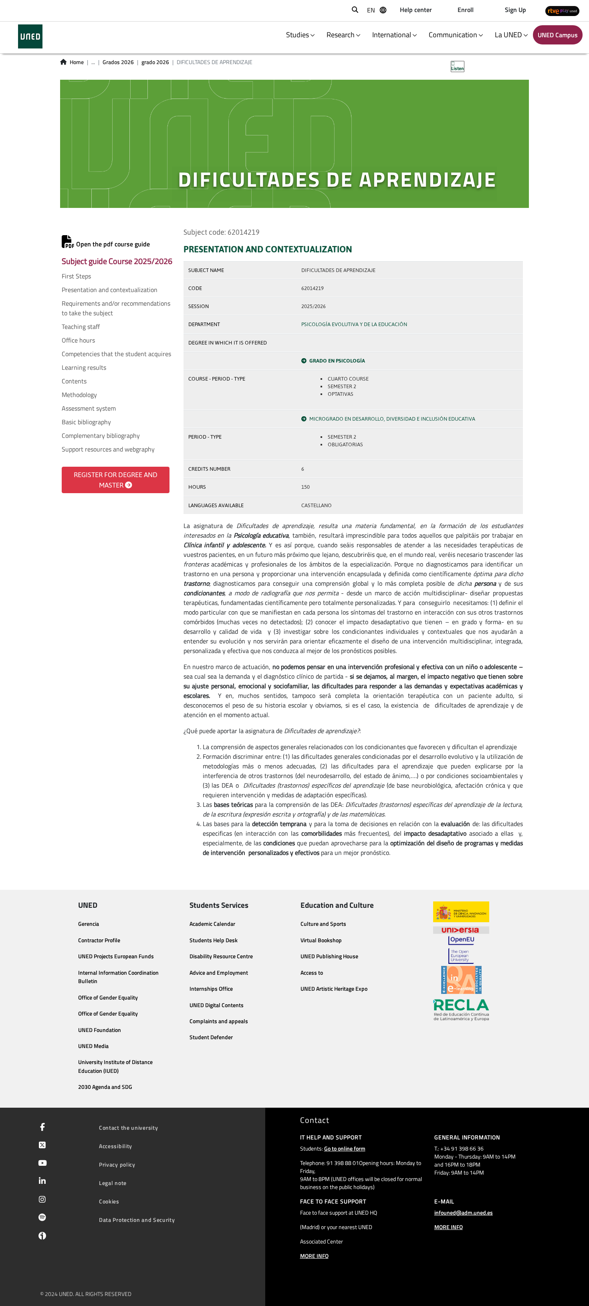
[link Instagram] (40, 1200)
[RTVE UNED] (562, 10)
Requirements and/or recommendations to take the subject (116, 308)
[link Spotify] (40, 1218)
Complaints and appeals (219, 1021)
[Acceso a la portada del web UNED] (30, 36)
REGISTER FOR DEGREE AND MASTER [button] (115, 480)
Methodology (79, 394)
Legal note (113, 1183)
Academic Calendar (212, 923)
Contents (74, 381)
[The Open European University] (461, 950)
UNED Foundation (99, 1030)
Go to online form (344, 1148)
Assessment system (89, 408)
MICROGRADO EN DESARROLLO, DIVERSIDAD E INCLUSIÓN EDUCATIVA (392, 419)
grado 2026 (155, 62)
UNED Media (93, 1046)
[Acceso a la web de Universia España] (461, 929)
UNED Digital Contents (217, 1005)
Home (77, 62)
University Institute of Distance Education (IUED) (115, 1066)
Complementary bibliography (101, 435)
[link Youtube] (41, 1164)
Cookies (109, 1201)
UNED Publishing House (329, 956)
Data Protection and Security (137, 1219)
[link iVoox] (40, 1237)
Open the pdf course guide (112, 244)
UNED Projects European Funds (116, 956)
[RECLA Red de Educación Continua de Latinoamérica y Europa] (461, 1009)
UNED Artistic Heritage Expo (334, 988)
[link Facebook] (41, 1128)
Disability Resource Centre (221, 956)
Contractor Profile (99, 940)
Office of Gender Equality (108, 997)
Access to (312, 972)
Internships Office (211, 988)
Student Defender (211, 1037)
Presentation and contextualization (109, 289)
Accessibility (115, 1146)
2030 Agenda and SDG (105, 1086)
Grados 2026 (118, 62)
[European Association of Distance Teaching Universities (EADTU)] (461, 980)
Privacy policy (117, 1164)
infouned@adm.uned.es (463, 1212)
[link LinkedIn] (40, 1182)
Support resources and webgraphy (108, 449)
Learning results (84, 367)
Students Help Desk (214, 940)
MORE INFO (314, 1256)
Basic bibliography (86, 422)
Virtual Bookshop (321, 940)
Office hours (78, 340)
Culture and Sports (323, 923)
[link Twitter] (40, 1146)
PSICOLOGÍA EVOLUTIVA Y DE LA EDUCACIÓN (354, 324)
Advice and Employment (219, 972)
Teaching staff (81, 326)
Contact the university (128, 1127)
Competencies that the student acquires (116, 354)
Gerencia (88, 923)
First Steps (76, 276)
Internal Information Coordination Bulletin (118, 977)
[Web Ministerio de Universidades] (461, 912)
